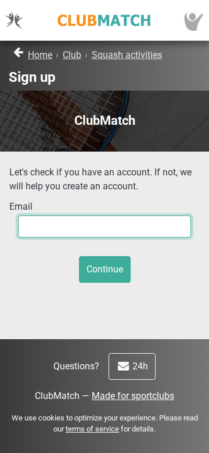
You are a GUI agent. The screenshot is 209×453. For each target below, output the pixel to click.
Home (40, 54)
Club (72, 54)
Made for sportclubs (133, 395)
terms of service (92, 429)
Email (21, 206)
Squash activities (127, 54)
